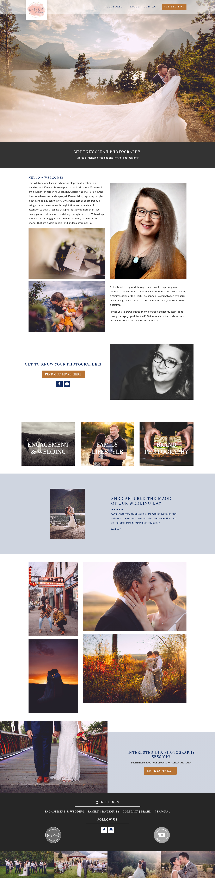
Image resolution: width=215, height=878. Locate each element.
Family (93, 811)
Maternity (111, 811)
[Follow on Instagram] (67, 384)
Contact (151, 7)
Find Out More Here (63, 374)
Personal (163, 811)
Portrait (130, 811)
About (135, 7)
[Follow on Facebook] (59, 384)
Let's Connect (160, 771)
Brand (146, 811)
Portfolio (114, 7)
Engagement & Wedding (65, 811)
